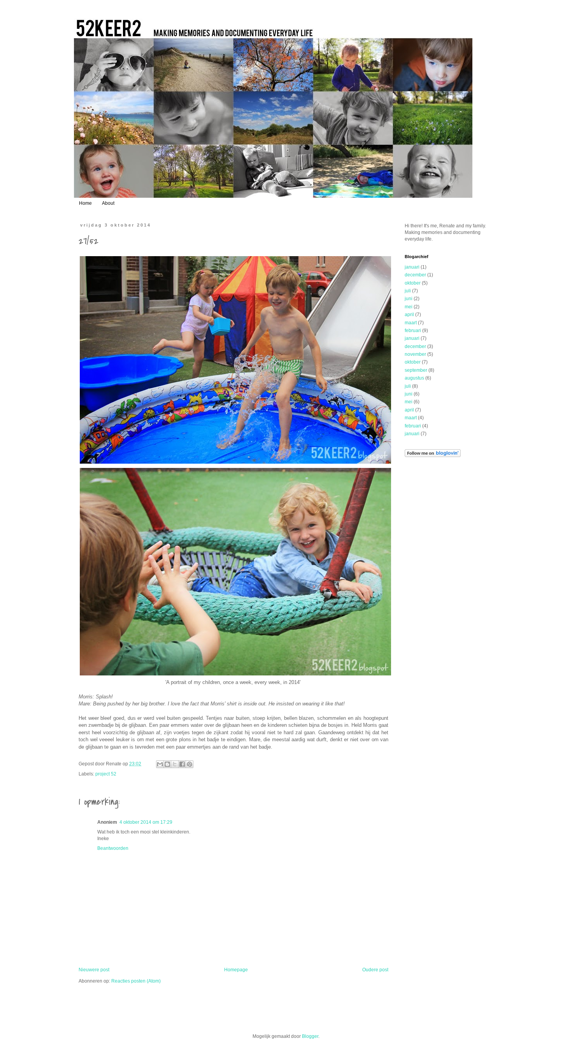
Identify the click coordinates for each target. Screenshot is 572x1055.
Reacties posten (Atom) (136, 981)
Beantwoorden (112, 848)
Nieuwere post (94, 969)
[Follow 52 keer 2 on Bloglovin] (433, 455)
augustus (414, 378)
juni (408, 298)
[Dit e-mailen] (160, 764)
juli (408, 291)
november (415, 354)
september (416, 370)
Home (85, 203)
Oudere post (375, 969)
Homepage (236, 969)
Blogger (310, 1036)
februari (413, 330)
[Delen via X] (175, 764)
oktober (413, 283)
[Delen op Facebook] (182, 764)
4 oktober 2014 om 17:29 (145, 822)
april (409, 314)
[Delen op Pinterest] (189, 764)
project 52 (105, 774)
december (415, 275)
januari (412, 267)
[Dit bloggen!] (167, 764)
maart (411, 322)
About (108, 203)
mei (408, 306)
